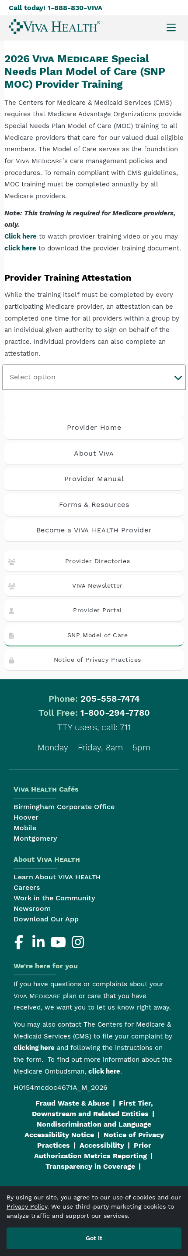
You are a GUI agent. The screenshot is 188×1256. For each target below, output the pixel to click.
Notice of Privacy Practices (97, 659)
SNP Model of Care (97, 635)
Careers (27, 887)
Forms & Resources (94, 504)
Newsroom (32, 908)
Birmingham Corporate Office (64, 807)
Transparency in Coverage (90, 1166)
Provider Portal (97, 610)
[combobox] (94, 377)
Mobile (25, 828)
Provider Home (94, 427)
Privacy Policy (27, 1206)
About (94, 453)
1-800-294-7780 (115, 712)
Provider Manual (94, 479)
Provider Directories (97, 560)
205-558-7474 (110, 698)
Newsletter (97, 585)
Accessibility (102, 1145)
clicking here (34, 1048)
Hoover (26, 817)
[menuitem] (54, 26)
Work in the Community (54, 898)
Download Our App (46, 919)
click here (20, 248)
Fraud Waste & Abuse (72, 1103)
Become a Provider (94, 530)
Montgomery (35, 838)
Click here (20, 236)
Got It (94, 1238)
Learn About (57, 877)
